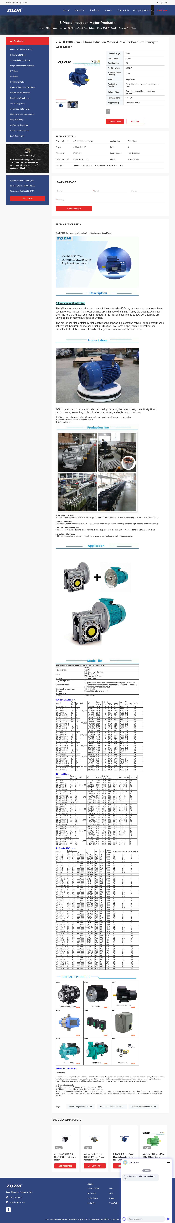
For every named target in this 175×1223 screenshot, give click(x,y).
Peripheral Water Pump (19, 98)
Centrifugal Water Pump (20, 93)
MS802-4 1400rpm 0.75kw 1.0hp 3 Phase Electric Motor (153, 1157)
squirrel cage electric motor (80, 1107)
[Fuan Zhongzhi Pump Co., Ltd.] (14, 10)
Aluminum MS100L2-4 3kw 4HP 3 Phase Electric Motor (65, 1157)
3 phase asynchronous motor (144, 1107)
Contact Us (91, 1203)
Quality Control (93, 1198)
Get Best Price (115, 122)
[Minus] (168, 1162)
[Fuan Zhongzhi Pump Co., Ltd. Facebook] (157, 2)
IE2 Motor (14, 71)
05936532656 (29, 186)
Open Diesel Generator (19, 131)
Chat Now (27, 198)
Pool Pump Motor (17, 82)
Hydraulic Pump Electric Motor (22, 87)
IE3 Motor (14, 76)
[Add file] (124, 1219)
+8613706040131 (27, 191)
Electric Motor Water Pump (21, 49)
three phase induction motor (112, 1107)
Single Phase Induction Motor (22, 66)
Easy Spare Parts (17, 136)
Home (41, 28)
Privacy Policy (113, 1203)
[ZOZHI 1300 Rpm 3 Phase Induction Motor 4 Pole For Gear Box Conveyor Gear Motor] (79, 74)
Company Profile (93, 1188)
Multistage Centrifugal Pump (22, 114)
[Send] (169, 1219)
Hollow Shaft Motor (18, 55)
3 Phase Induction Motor (56, 28)
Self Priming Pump (17, 103)
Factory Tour (92, 1193)
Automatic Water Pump (20, 109)
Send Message (74, 208)
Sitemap (111, 1198)
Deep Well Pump (16, 120)
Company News (141, 10)
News (111, 1188)
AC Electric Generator (19, 125)
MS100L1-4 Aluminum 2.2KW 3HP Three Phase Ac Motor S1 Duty (94, 1157)
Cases (111, 1193)
